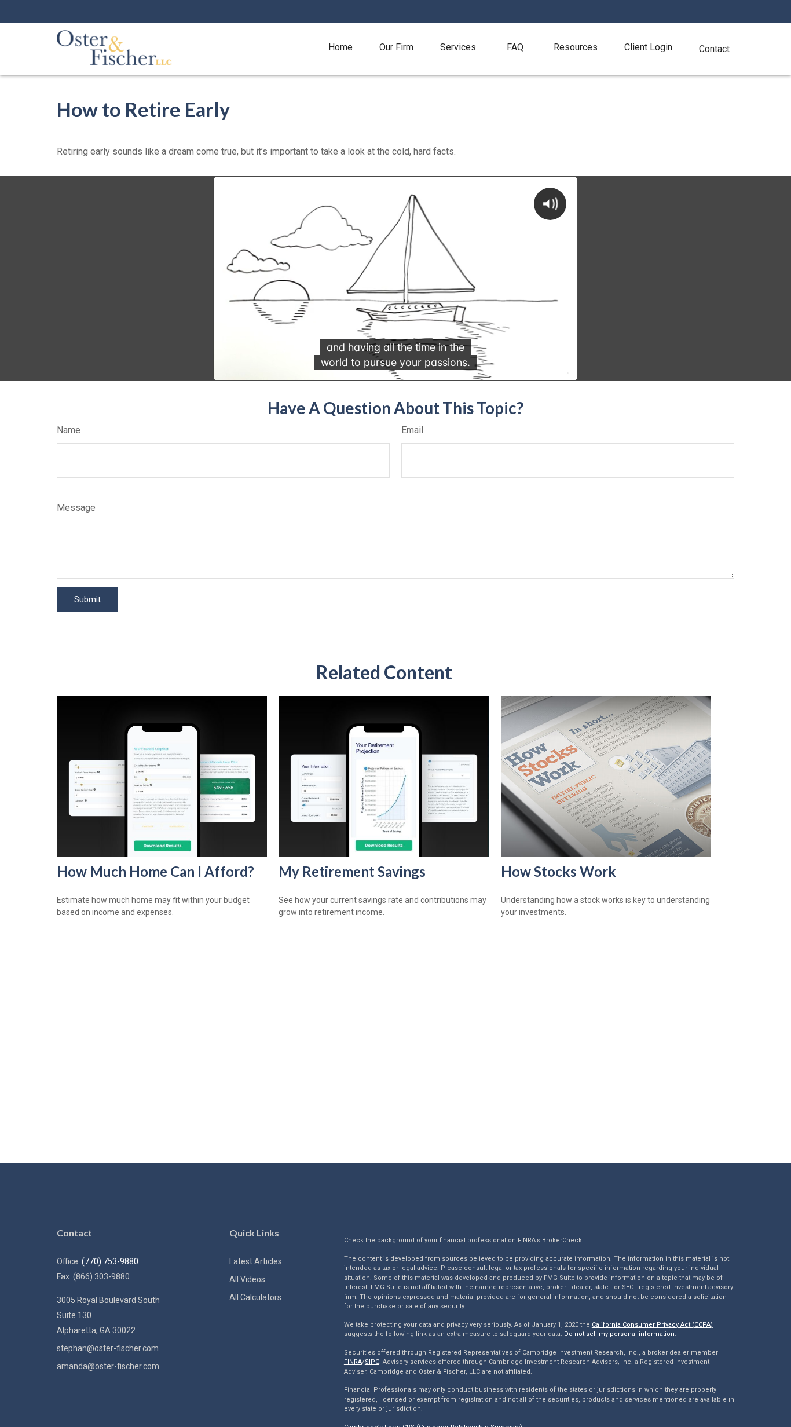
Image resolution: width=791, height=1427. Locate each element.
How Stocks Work (558, 871)
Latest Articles (255, 1261)
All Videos (247, 1279)
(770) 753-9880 (110, 1261)
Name (68, 430)
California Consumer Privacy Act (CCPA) (652, 1325)
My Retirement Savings (352, 871)
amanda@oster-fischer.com (108, 1366)
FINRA (353, 1362)
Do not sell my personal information (619, 1334)
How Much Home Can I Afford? (155, 871)
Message (76, 507)
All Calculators (255, 1297)
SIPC (372, 1362)
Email (412, 430)
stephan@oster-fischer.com (108, 1348)
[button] (340, 48)
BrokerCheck (562, 1240)
